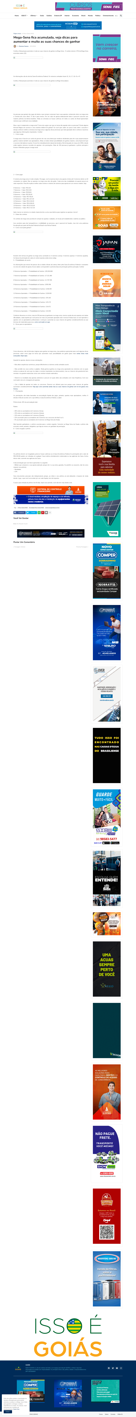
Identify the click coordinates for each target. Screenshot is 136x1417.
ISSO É (23, 16)
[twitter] (112, 1368)
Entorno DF (58, 16)
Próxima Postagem (81, 547)
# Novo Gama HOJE (28, 33)
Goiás (42, 16)
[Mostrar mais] (50, 512)
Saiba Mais (16, 1409)
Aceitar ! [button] (8, 1412)
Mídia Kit (120, 1414)
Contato (113, 1414)
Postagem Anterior (19, 547)
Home (17, 16)
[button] (116, 16)
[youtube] (117, 1368)
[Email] (46, 512)
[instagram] (121, 1368)
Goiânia (49, 16)
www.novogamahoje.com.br (52, 507)
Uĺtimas (33, 16)
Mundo (90, 16)
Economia (75, 16)
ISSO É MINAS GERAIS (31, 1414)
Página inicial (17, 33)
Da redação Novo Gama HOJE (36, 507)
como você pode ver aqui (42, 322)
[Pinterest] (42, 512)
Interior (67, 16)
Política (97, 16)
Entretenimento (108, 16)
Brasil (83, 16)
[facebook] (108, 1368)
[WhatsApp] (39, 512)
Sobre (106, 1414)
